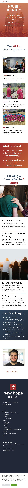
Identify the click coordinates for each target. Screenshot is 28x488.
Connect (6, 414)
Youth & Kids (7, 422)
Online (5, 431)
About (6, 416)
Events (5, 420)
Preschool (8, 427)
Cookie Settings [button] (6, 484)
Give (4, 435)
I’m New (5, 411)
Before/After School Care (13, 429)
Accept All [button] (14, 484)
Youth (6, 424)
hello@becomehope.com (10, 402)
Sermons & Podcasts (11, 433)
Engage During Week (11, 412)
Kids (5, 425)
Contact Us (8, 418)
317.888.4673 (7, 404)
